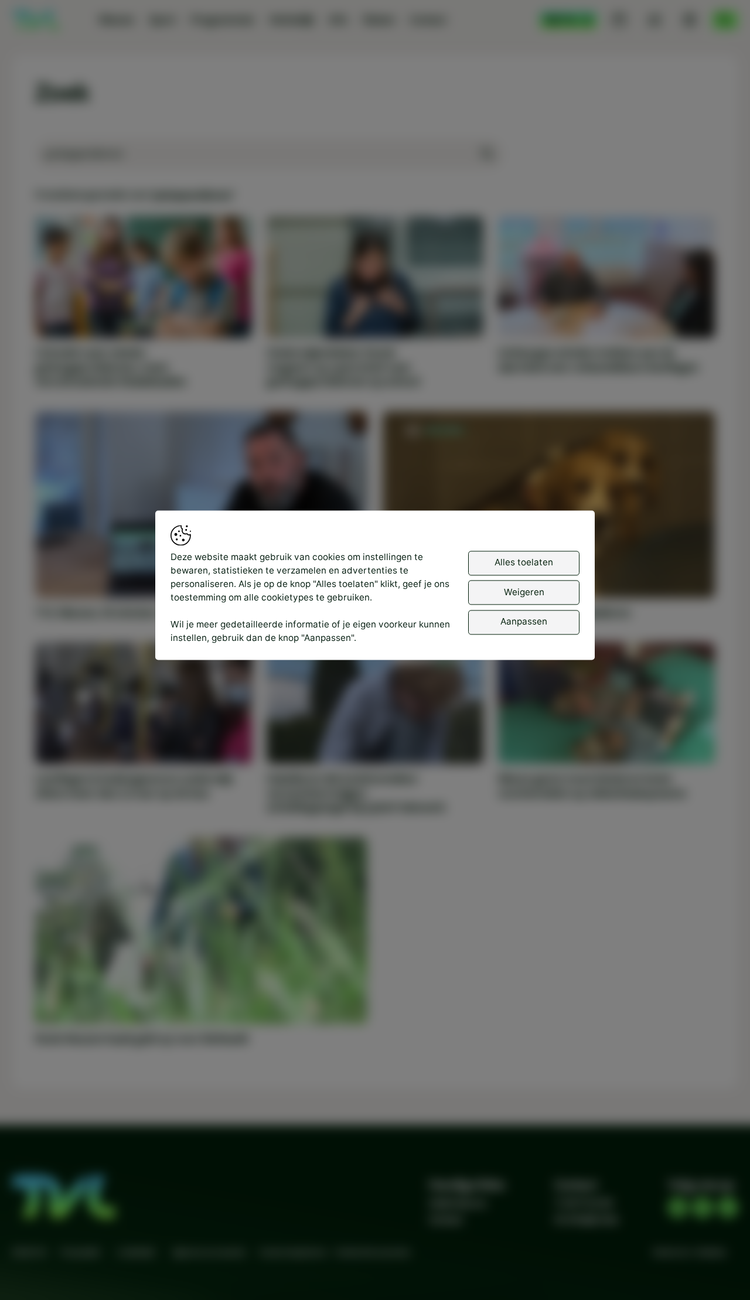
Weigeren (524, 592)
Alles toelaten (524, 562)
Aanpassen (523, 621)
